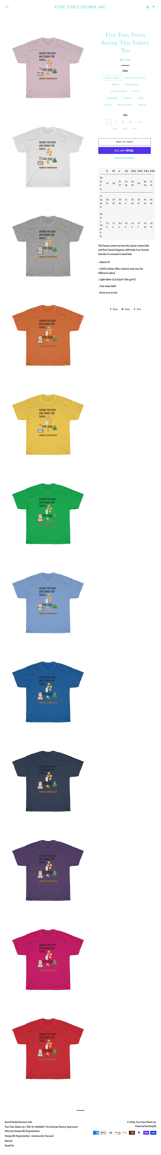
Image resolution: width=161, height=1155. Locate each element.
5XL (135, 128)
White (143, 105)
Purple (128, 98)
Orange (112, 98)
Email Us (9, 1145)
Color (125, 70)
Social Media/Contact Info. (18, 1122)
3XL (115, 128)
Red (141, 98)
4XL (125, 128)
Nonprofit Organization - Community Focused (29, 1136)
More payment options (124, 157)
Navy (136, 91)
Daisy (115, 84)
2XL (140, 121)
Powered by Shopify (145, 1126)
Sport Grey (125, 105)
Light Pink (112, 77)
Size (125, 115)
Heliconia (132, 84)
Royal (107, 105)
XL (130, 121)
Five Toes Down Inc (80, 7)
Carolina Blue (135, 77)
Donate (9, 1141)
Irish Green (119, 91)
